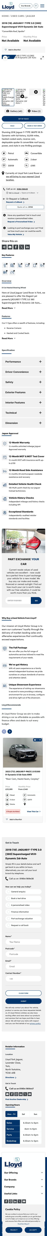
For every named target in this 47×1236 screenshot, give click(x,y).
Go (36, 600)
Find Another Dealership (15, 1099)
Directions (9, 1077)
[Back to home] (8, 6)
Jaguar (30, 16)
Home (5, 16)
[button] (14, 1230)
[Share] (4, 247)
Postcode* (10, 948)
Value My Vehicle (15, 234)
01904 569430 (22, 189)
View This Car (33, 811)
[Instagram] (11, 1202)
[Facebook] (6, 1202)
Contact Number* (13, 973)
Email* (8, 960)
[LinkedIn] (15, 1202)
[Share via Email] (10, 247)
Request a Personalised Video (20, 221)
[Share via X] (21, 247)
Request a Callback (14, 202)
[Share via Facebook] (15, 247)
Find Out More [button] (23, 1224)
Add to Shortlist (14, 49)
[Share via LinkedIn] (27, 247)
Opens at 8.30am (22, 193)
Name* (8, 936)
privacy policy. (35, 1023)
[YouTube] (24, 1202)
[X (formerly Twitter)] (19, 1202)
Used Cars (17, 16)
